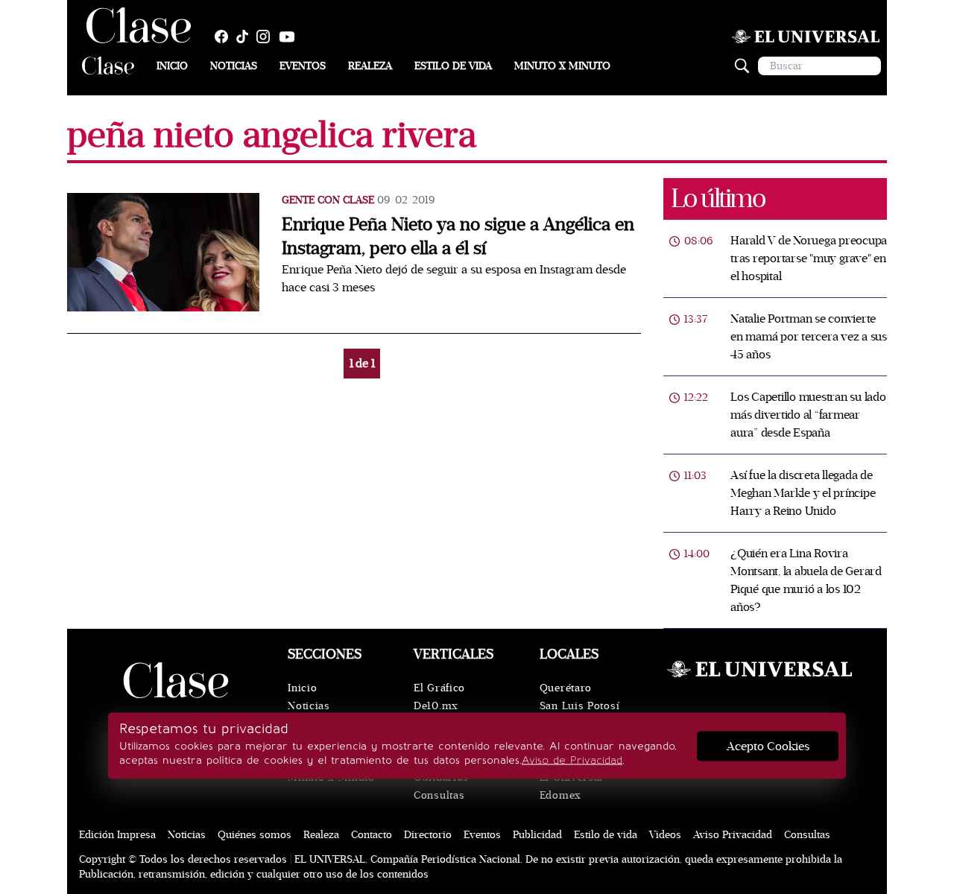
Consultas (439, 795)
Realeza (370, 66)
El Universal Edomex (571, 786)
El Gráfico (439, 688)
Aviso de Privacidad (572, 760)
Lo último (718, 199)
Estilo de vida (453, 66)
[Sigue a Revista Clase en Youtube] (290, 36)
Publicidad (537, 834)
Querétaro (566, 688)
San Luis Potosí (580, 706)
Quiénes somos (254, 834)
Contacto (371, 834)
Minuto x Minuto (562, 66)
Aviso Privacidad (732, 834)
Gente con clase (328, 200)
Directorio (428, 834)
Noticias (233, 66)
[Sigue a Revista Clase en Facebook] (225, 36)
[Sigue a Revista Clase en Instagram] (266, 36)
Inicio (172, 66)
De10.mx (436, 706)
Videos (665, 834)
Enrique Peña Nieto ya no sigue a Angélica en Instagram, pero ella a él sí (458, 236)
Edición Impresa (117, 834)
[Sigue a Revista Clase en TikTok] (246, 36)
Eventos (302, 66)
